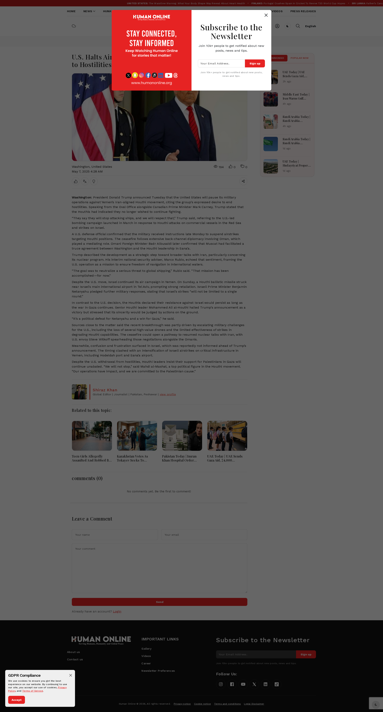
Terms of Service (32, 690)
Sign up (255, 63)
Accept (17, 699)
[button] (70, 675)
